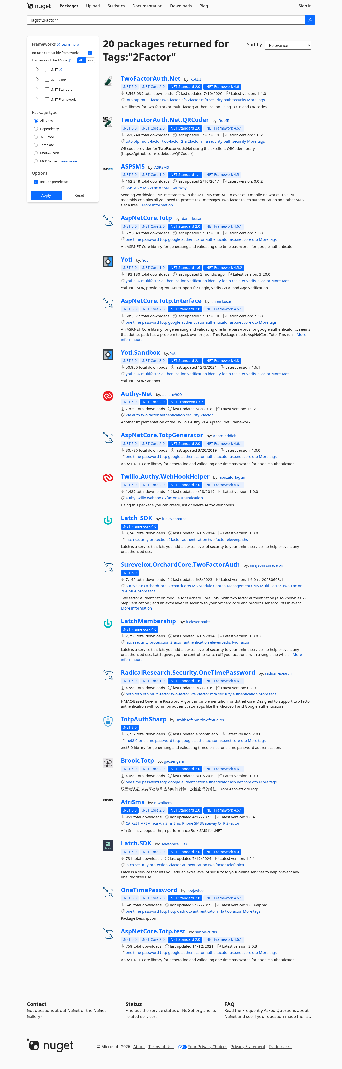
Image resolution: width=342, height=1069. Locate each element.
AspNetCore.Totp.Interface (161, 300)
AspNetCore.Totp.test (153, 931)
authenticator (193, 239)
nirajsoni (258, 565)
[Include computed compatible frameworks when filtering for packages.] (90, 53)
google (174, 239)
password (150, 239)
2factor (194, 99)
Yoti (126, 259)
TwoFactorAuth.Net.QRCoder (165, 119)
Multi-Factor (270, 585)
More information (157, 204)
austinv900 (172, 394)
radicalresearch (278, 673)
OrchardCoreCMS (182, 585)
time (137, 239)
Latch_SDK (136, 518)
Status (134, 1004)
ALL (81, 60)
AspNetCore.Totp (146, 217)
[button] (59, 44)
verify (251, 280)
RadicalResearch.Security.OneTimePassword (188, 672)
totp (129, 99)
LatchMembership (148, 621)
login (226, 280)
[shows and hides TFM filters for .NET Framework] (37, 99)
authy (130, 497)
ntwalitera (163, 802)
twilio (141, 497)
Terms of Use (161, 1046)
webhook (155, 497)
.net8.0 (132, 740)
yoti (129, 280)
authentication (173, 280)
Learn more (70, 44)
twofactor (233, 911)
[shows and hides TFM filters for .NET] (37, 70)
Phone (187, 823)
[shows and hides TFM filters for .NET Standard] (37, 90)
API (144, 823)
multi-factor (150, 99)
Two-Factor (292, 585)
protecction (159, 642)
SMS (129, 187)
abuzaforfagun (232, 477)
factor (154, 414)
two (144, 414)
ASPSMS (133, 166)
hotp (130, 693)
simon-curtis (206, 931)
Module (205, 585)
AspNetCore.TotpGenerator (162, 435)
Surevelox (134, 585)
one (129, 239)
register (238, 280)
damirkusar (192, 218)
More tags (256, 99)
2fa (184, 99)
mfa (204, 99)
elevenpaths (237, 539)
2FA (136, 280)
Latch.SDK (136, 843)
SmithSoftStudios (209, 719)
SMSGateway (175, 187)
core (247, 239)
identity (214, 280)
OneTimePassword (149, 890)
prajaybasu (197, 890)
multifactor (150, 280)
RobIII (195, 79)
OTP (221, 823)
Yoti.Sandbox (140, 352)
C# (128, 823)
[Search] (310, 20)
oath (227, 99)
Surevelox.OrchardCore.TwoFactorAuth (180, 564)
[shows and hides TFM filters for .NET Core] (37, 80)
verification (197, 280)
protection (159, 539)
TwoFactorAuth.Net (150, 78)
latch (130, 539)
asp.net (236, 239)
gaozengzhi (174, 761)
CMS (255, 585)
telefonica (235, 864)
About (139, 1046)
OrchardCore (155, 585)
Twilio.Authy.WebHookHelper (165, 476)
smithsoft (185, 719)
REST (135, 823)
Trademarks (280, 1046)
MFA (133, 590)
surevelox (274, 565)
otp (136, 99)
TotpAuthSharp (144, 719)
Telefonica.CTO (174, 843)
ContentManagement (231, 585)
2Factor (156, 187)
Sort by (254, 44)
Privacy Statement (248, 1046)
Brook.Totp (137, 760)
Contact (37, 1004)
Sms (177, 823)
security (216, 99)
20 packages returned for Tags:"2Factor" (166, 50)
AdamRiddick (224, 435)
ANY (90, 60)
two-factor (171, 99)
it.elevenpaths (174, 518)
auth (136, 414)
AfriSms (132, 802)
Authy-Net (136, 393)
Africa (153, 823)
